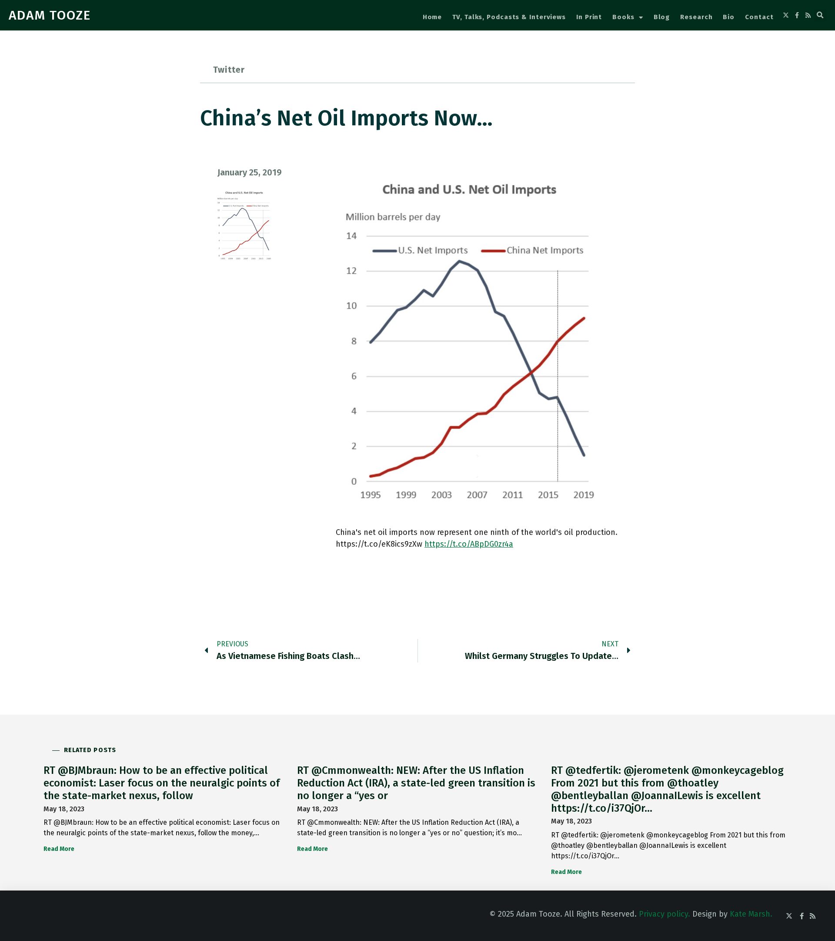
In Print (589, 17)
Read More (58, 849)
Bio (729, 17)
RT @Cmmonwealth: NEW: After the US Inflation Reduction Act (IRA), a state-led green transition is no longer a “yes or (416, 783)
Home (432, 17)
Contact (759, 17)
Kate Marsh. (751, 914)
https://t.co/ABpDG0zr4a (468, 544)
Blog (662, 17)
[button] (820, 15)
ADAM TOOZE (50, 15)
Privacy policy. (664, 914)
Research (696, 17)
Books (623, 17)
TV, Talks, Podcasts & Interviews (509, 17)
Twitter (229, 69)
